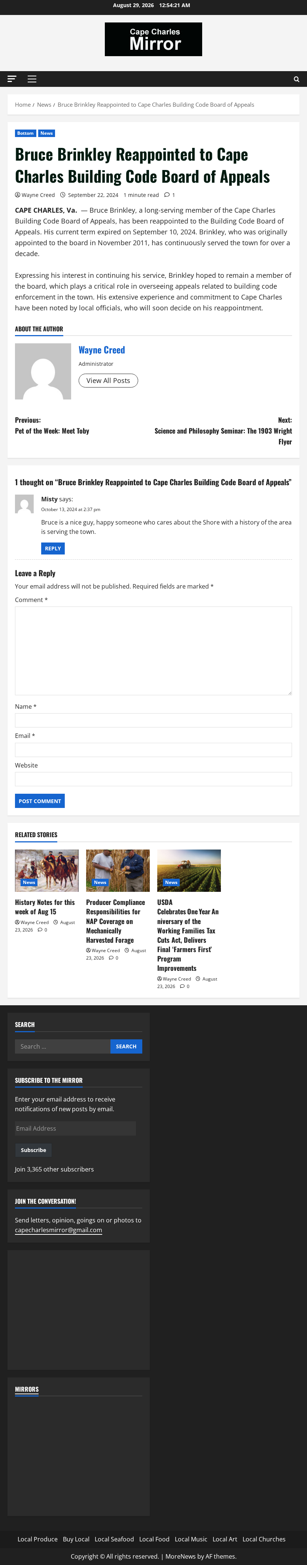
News (46, 133)
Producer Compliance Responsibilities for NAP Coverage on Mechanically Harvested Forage (115, 921)
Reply (53, 548)
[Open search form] (297, 79)
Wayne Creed (38, 194)
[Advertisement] (78, 1310)
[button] (11, 79)
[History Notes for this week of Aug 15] (47, 871)
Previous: (52, 425)
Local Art (225, 1539)
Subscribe (33, 1150)
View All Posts (108, 380)
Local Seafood (114, 1539)
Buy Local (76, 1539)
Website (26, 765)
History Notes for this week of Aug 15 (45, 906)
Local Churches (264, 1539)
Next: (223, 430)
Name (26, 706)
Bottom (25, 133)
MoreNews (180, 1556)
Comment (31, 600)
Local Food (154, 1539)
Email (25, 736)
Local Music (191, 1539)
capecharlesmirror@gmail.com (58, 1230)
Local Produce (38, 1539)
